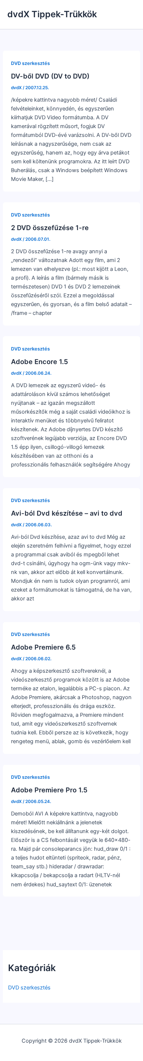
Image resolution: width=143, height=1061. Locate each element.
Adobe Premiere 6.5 (43, 647)
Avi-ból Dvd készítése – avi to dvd (66, 513)
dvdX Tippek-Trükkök (52, 14)
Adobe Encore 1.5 (39, 361)
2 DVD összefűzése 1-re (50, 228)
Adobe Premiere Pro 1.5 (49, 790)
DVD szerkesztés (29, 987)
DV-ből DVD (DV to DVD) (50, 76)
